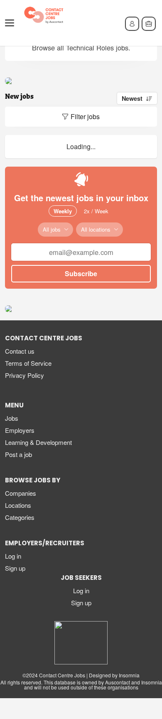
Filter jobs (85, 116)
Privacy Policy (24, 375)
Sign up (15, 568)
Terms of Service (28, 363)
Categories (19, 517)
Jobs (11, 418)
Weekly (63, 211)
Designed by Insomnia (114, 675)
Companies (20, 493)
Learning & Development (38, 442)
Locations (18, 505)
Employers (19, 430)
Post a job (18, 454)
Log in (13, 556)
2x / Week (96, 211)
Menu (11, 23)
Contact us (19, 351)
